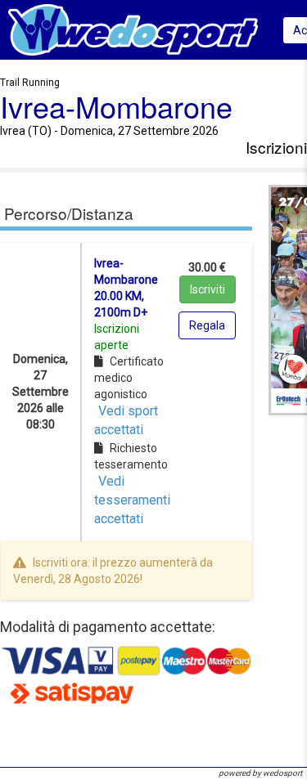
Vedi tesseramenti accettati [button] (132, 500)
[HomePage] (133, 29)
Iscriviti (207, 289)
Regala (207, 325)
